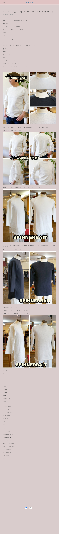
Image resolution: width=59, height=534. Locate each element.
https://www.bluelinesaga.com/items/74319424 (12, 39)
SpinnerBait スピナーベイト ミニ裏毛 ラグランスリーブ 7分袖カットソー (29, 12)
